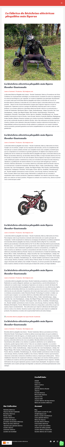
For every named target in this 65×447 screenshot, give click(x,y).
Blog (36, 410)
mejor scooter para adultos (42, 425)
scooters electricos (9, 417)
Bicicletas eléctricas (9, 414)
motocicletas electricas (41, 423)
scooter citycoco (8, 427)
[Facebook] (50, 441)
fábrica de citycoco (40, 420)
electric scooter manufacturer (43, 416)
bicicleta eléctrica (40, 393)
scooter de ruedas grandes (42, 427)
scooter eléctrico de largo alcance (45, 400)
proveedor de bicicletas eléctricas (13, 421)
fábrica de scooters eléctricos (43, 402)
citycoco (37, 391)
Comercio (37, 383)
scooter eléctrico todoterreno (43, 429)
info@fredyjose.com (40, 414)
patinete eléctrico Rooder (42, 389)
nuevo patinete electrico (42, 417)
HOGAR (37, 381)
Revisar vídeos (7, 416)
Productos (19, 91)
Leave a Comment (9, 91)
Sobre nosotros (39, 385)
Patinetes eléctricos (9, 410)
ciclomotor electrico (9, 429)
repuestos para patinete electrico (13, 425)
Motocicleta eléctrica (41, 395)
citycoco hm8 (38, 399)
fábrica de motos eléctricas (11, 423)
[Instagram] (57, 441)
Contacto (37, 387)
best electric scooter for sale (43, 412)
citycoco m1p (38, 396)
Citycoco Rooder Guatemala (11, 412)
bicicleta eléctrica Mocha (42, 421)
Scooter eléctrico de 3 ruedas (43, 431)
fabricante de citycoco (9, 420)
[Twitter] (54, 441)
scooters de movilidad (9, 431)
